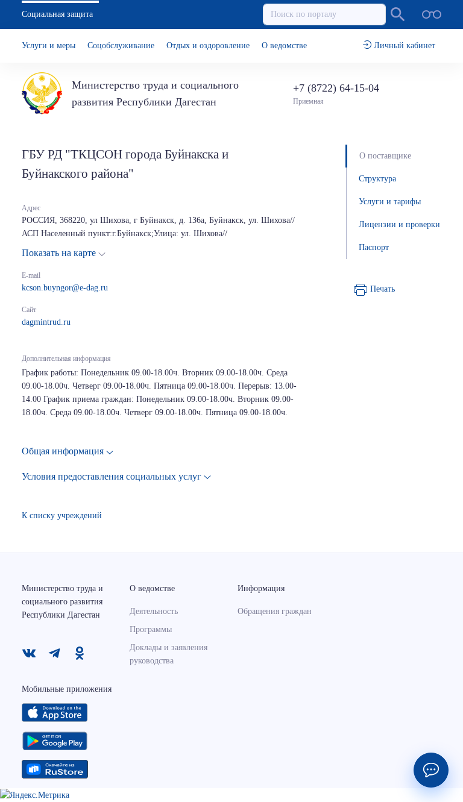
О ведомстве (284, 45)
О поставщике (385, 155)
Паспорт (374, 247)
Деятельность (154, 611)
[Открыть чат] (431, 770)
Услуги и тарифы (390, 201)
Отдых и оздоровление (208, 45)
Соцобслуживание (120, 45)
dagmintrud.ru (46, 322)
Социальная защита (57, 14)
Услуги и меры (48, 45)
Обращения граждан (275, 611)
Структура (377, 178)
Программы (151, 629)
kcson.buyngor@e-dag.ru (65, 287)
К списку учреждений (62, 515)
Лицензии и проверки (399, 224)
